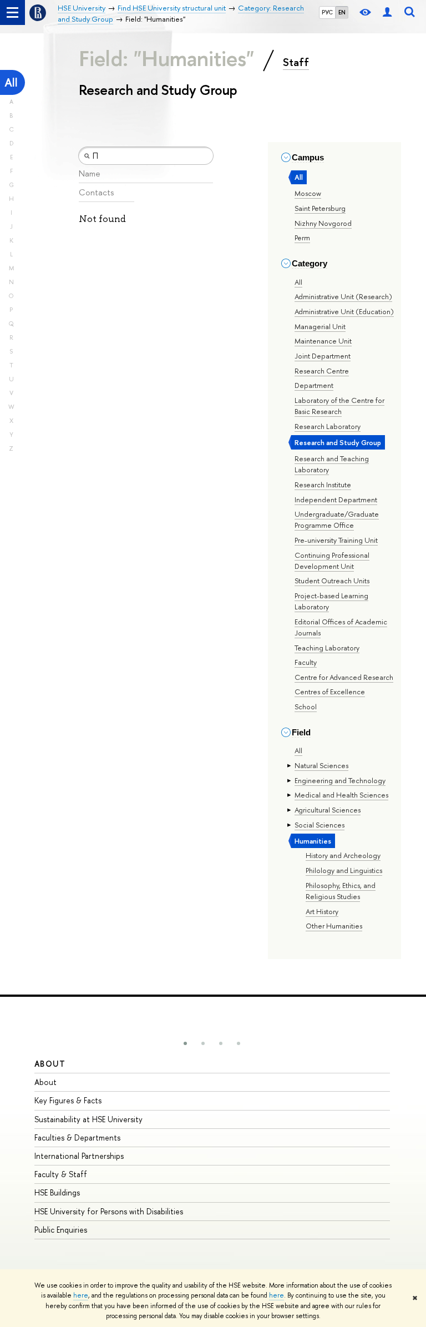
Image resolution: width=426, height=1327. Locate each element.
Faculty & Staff (60, 1174)
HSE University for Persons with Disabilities (108, 1211)
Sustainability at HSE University (88, 1119)
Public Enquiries (60, 1229)
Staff (296, 62)
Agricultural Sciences (328, 810)
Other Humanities (334, 926)
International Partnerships (79, 1156)
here (80, 1295)
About (49, 1063)
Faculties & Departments (77, 1137)
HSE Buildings (57, 1192)
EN (342, 12)
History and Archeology (343, 855)
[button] (185, 1043)
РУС (327, 12)
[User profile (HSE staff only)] (387, 12)
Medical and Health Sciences (341, 795)
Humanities (313, 841)
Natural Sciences (321, 765)
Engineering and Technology (340, 780)
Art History (322, 911)
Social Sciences (319, 825)
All (11, 82)
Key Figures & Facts (68, 1100)
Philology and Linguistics (344, 870)
